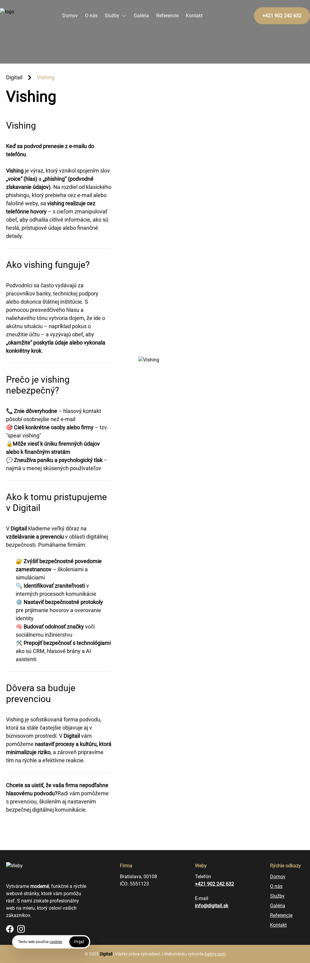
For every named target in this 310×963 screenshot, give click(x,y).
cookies (56, 942)
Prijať (79, 941)
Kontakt (194, 15)
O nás (91, 15)
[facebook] (10, 929)
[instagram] (21, 929)
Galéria (141, 15)
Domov (70, 15)
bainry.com (215, 953)
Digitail (14, 77)
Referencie (167, 15)
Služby (112, 15)
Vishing (45, 77)
